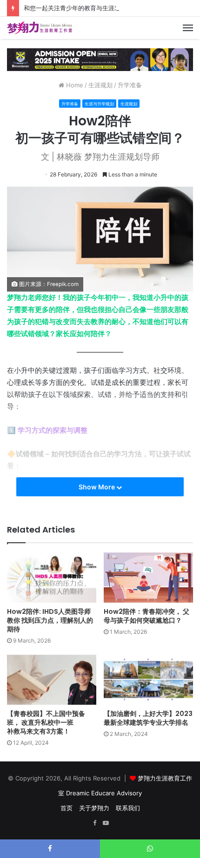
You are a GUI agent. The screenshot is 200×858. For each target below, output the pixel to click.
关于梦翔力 (94, 808)
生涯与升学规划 (99, 103)
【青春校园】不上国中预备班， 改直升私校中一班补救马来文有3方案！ (46, 722)
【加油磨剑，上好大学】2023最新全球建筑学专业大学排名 (148, 718)
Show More (97, 487)
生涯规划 (100, 85)
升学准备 (130, 85)
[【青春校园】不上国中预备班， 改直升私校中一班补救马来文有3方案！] (51, 680)
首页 (66, 808)
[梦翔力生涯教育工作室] (39, 27)
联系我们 (128, 808)
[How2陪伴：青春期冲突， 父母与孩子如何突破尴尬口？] (148, 577)
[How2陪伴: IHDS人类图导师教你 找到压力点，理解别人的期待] (51, 577)
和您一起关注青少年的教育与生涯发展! (76, 8)
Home (73, 85)
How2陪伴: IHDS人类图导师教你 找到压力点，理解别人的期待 (50, 620)
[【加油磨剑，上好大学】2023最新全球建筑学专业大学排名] (148, 680)
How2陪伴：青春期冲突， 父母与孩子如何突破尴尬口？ (146, 616)
